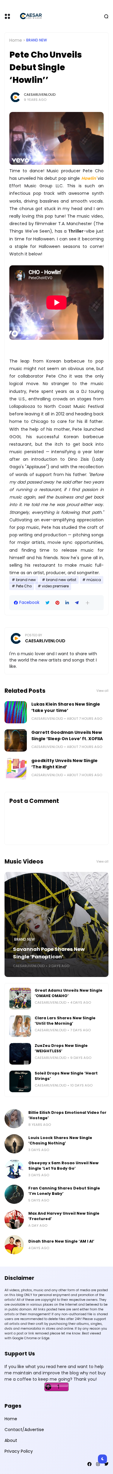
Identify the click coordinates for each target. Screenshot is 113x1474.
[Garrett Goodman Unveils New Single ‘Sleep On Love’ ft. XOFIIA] (16, 740)
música (93, 579)
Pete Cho (24, 586)
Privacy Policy (19, 1451)
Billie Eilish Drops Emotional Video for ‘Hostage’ (67, 1115)
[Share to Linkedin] (67, 603)
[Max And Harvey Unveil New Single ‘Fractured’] (14, 1219)
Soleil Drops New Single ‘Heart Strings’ (66, 1076)
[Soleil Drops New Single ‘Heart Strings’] (20, 1081)
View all (102, 691)
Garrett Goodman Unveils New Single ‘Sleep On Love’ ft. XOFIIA (67, 735)
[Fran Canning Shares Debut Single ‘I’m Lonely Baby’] (14, 1194)
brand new (36, 40)
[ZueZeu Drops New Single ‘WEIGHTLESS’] (20, 1054)
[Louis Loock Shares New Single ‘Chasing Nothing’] (14, 1143)
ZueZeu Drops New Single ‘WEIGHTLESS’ (61, 1048)
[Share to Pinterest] (57, 603)
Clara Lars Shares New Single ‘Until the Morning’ (65, 1020)
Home (15, 40)
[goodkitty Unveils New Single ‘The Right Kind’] (16, 769)
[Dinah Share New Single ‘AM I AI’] (14, 1244)
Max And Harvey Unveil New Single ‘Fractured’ (63, 1216)
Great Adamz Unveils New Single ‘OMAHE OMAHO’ (68, 993)
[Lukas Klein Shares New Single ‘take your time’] (16, 712)
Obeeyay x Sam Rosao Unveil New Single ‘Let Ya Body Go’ (63, 1165)
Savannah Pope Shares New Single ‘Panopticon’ (49, 953)
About (11, 1440)
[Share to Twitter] (47, 603)
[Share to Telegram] (77, 603)
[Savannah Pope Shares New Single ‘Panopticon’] (56, 924)
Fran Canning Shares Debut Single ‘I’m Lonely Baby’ (64, 1191)
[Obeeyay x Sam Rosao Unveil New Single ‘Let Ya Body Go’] (14, 1169)
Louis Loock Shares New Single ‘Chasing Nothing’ (60, 1140)
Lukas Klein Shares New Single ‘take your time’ (65, 707)
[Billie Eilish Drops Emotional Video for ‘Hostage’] (14, 1118)
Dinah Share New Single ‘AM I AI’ (61, 1241)
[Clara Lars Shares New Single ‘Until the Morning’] (20, 1026)
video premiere (55, 586)
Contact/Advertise (24, 1430)
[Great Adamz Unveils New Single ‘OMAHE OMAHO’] (20, 998)
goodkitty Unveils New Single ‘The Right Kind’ (64, 764)
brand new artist (61, 579)
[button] (87, 603)
